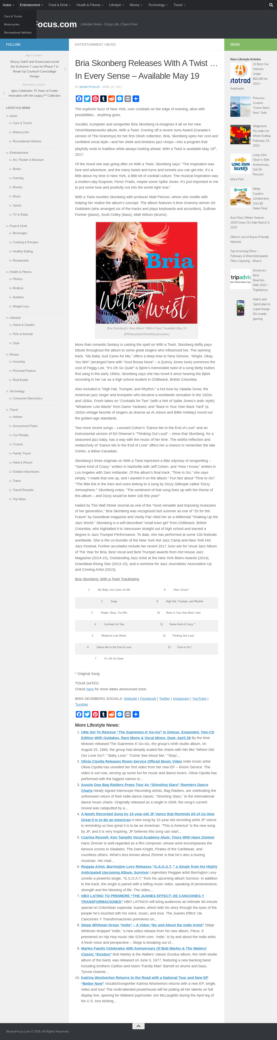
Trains (17, 480)
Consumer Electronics (27, 398)
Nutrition (18, 297)
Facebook (148, 699)
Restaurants (21, 260)
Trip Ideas (19, 499)
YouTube (199, 699)
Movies (18, 187)
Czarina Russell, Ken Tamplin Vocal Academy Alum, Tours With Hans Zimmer (148, 837)
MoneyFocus (89, 87)
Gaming (18, 178)
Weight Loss (21, 306)
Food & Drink (58, 5)
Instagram (181, 699)
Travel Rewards (23, 490)
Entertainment (30, 5)
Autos (7, 5)
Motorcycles (11, 24)
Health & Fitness (88, 5)
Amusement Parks (25, 426)
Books (17, 169)
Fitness (18, 279)
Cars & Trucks (13, 16)
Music (111, 44)
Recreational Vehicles (18, 32)
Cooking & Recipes (25, 242)
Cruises (18, 444)
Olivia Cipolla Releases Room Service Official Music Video (131, 761)
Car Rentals (21, 435)
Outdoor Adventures (26, 471)
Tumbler (81, 705)
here (90, 689)
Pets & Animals (23, 334)
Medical (18, 288)
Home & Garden (23, 324)
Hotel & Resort (22, 462)
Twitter (164, 699)
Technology (156, 5)
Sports (17, 205)
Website (130, 699)
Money (135, 5)
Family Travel (22, 453)
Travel (178, 5)
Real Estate (20, 380)
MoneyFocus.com (41, 24)
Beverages (20, 233)
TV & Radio (20, 214)
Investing (19, 361)
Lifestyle (115, 5)
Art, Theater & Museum (28, 159)
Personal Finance (24, 370)
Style (16, 343)
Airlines (18, 416)
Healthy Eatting (23, 251)
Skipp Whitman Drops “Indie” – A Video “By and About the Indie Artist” (142, 925)
